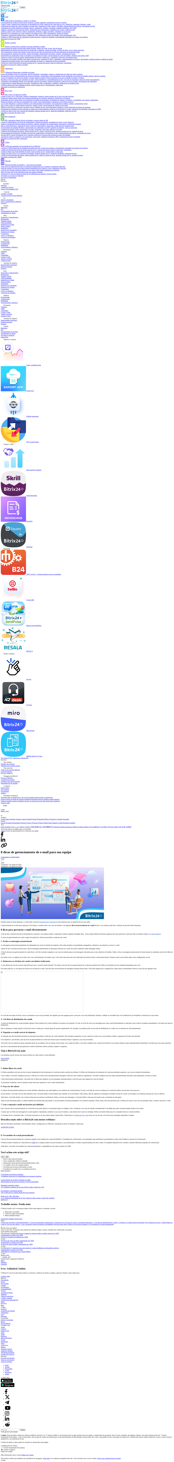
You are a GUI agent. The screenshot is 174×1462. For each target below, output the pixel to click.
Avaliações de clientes (8, 1311)
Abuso (7, 1374)
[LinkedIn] (7, 1421)
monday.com (5, 1331)
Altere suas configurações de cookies (109, 1458)
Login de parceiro (6, 1362)
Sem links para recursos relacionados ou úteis (17, 1167)
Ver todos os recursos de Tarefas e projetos (14, 65)
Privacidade (8, 1369)
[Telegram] (7, 1404)
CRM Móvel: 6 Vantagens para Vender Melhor (16, 1251)
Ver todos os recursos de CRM (10, 39)
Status (3, 1302)
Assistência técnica (7, 1293)
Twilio (3, 1340)
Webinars (4, 1294)
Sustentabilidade (6, 1289)
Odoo (2, 1343)
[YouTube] (7, 1410)
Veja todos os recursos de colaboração (13, 87)
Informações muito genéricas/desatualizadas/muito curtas (21, 1163)
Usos (2, 1314)
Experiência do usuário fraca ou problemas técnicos (19, 1169)
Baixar (3, 1322)
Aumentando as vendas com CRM (12, 1235)
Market (3, 1347)
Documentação (5, 1323)
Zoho (2, 1332)
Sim (3, 1157)
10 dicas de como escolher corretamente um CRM (17, 1244)
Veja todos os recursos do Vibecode (12, 176)
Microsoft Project (6, 1338)
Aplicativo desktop (7, 1351)
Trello (3, 1334)
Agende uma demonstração (9, 1300)
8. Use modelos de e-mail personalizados (101, 1224)
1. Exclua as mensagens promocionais (41, 1222)
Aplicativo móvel (6, 1349)
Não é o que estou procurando (12, 1159)
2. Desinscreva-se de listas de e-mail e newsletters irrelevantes (72, 1222)
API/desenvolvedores (7, 1352)
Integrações (4, 337)
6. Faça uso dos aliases (12, 1224)
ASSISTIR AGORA (7, 1127)
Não (7, 1157)
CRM (33, 1142)
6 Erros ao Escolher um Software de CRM (14, 1237)
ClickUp (3, 1329)
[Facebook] (6, 1393)
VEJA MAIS (5, 1058)
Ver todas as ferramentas (8, 177)
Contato (3, 1285)
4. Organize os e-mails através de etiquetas (131, 1222)
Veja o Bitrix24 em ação (152, 1222)
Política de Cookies (27, 1455)
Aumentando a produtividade (10, 857)
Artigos (3, 831)
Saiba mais (46, 1458)
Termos (7, 1367)
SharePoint (4, 1342)
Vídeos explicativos (7, 1296)
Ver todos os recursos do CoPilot (11, 157)
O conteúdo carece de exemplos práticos (16, 1165)
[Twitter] (7, 1399)
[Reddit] (7, 1426)
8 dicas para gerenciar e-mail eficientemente (14, 1222)
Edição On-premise (7, 1320)
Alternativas (4, 1313)
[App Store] (7, 1382)
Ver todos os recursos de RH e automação (14, 138)
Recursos (4, 1316)
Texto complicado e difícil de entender (15, 1161)
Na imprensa (5, 1287)
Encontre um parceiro (7, 1358)
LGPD (7, 1370)
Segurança (8, 1372)
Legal (6, 1365)
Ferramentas (5, 1280)
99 (9, 1257)
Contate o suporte (6, 1298)
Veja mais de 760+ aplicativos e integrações (14, 758)
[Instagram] (7, 1415)
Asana (3, 1327)
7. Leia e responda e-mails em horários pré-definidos (36, 1224)
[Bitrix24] (9, 3)
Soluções (4, 1309)
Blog (2, 1305)
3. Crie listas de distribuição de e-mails (105, 1222)
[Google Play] (7, 1386)
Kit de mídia (5, 1283)
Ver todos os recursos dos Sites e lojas (13, 113)
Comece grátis (5, 5)
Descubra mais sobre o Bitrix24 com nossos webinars (71, 1224)
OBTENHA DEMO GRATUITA (11, 1219)
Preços (3, 179)
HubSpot (4, 1336)
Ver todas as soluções (7, 335)
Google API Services (7, 1354)
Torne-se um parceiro (7, 1360)
